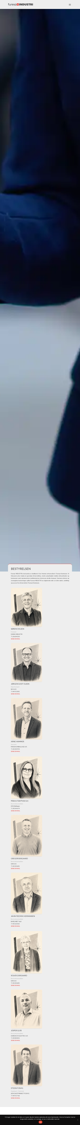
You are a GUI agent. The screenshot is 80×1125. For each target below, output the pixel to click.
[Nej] (78, 1120)
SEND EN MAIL (15, 639)
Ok (40, 1122)
